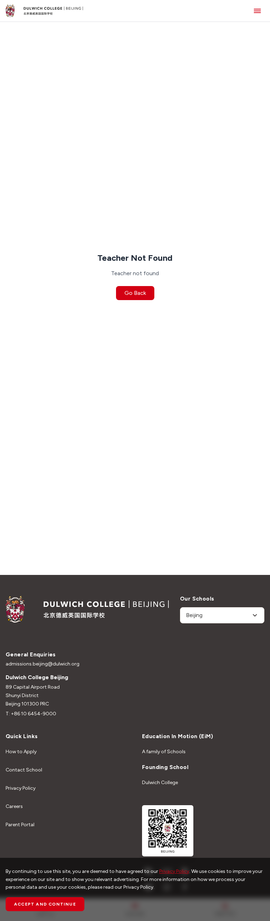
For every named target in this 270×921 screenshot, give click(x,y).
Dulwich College (160, 783)
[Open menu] (257, 11)
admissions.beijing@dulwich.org (42, 664)
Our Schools (197, 598)
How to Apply (21, 752)
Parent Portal (20, 825)
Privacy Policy (21, 788)
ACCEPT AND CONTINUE (45, 904)
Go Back (135, 293)
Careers (14, 806)
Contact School (24, 770)
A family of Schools (164, 752)
